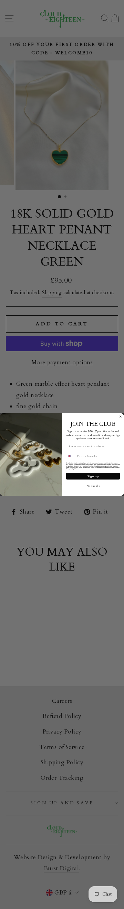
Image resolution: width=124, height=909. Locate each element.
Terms (77, 469)
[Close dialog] (120, 417)
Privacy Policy (70, 469)
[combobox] (70, 456)
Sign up (92, 476)
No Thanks (92, 485)
